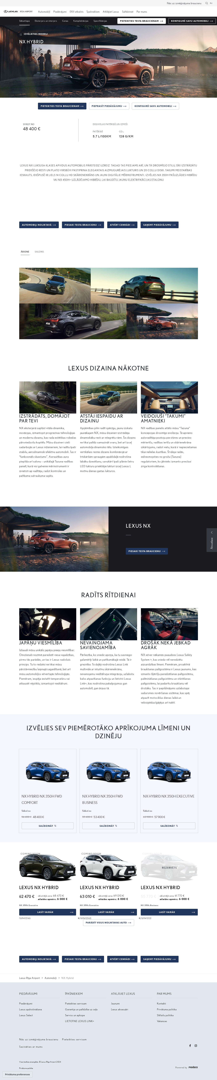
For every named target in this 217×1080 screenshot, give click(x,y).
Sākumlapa (24, 20)
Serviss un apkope (75, 1015)
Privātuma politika (167, 1009)
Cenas (65, 20)
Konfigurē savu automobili (190, 21)
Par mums (142, 11)
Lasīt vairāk (45, 912)
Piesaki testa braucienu (81, 224)
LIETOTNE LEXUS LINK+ (79, 1021)
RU (211, 3)
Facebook (190, 1046)
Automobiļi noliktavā (37, 224)
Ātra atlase (211, 543)
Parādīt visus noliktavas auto (106, 922)
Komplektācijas (80, 20)
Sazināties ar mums (31, 1046)
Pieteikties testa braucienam (139, 21)
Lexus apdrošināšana (30, 1009)
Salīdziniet (127, 11)
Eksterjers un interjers (46, 20)
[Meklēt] (207, 3)
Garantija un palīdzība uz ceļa (81, 1009)
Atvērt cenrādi (120, 224)
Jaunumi (115, 1003)
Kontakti (161, 1003)
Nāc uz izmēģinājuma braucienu (184, 3)
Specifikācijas (100, 20)
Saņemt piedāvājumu (157, 224)
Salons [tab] (39, 251)
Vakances (162, 1021)
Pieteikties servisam (76, 1003)
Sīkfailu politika (165, 1015)
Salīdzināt (46, 825)
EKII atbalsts (77, 11)
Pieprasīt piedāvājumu (107, 106)
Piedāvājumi (60, 11)
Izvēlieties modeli (36, 34)
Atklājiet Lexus (111, 11)
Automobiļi (44, 11)
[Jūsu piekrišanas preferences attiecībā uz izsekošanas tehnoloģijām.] (17, 1074)
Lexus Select (26, 1015)
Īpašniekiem (93, 11)
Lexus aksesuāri (119, 1009)
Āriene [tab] (25, 251)
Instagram (196, 1046)
